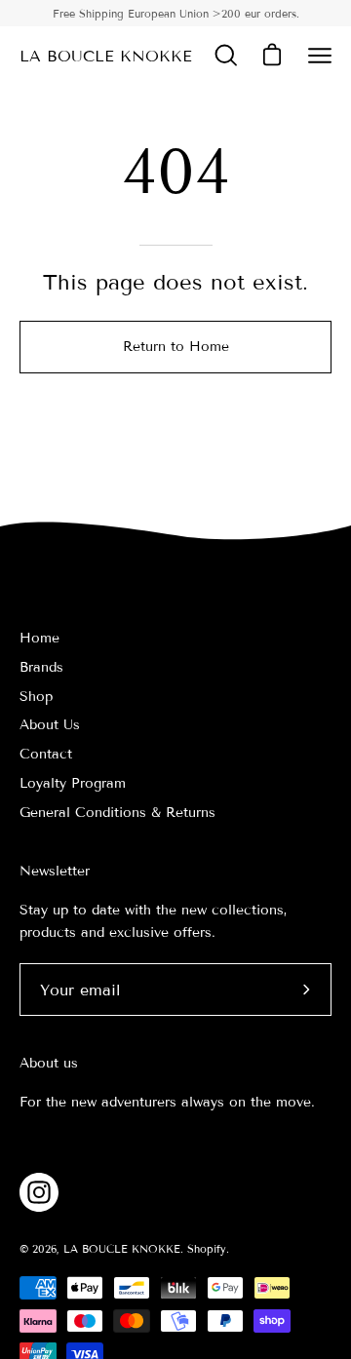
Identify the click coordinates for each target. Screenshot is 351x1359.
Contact (46, 754)
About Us (50, 725)
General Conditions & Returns (117, 812)
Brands (41, 667)
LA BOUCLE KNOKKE (106, 56)
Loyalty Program (73, 783)
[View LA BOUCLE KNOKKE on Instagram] (39, 1192)
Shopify (206, 1249)
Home (39, 638)
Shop (36, 696)
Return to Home (176, 346)
